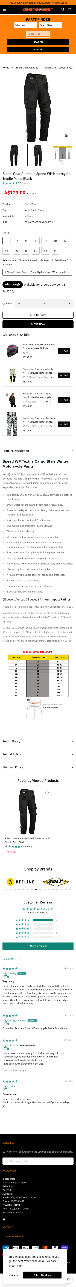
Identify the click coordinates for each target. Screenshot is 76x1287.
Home (5, 67)
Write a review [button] (38, 946)
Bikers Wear (31, 204)
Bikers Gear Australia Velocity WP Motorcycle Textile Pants (38, 370)
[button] (10, 183)
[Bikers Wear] (38, 9)
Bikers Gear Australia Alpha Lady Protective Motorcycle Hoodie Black (37, 395)
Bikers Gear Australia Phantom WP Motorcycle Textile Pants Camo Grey (39, 420)
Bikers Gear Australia (27, 67)
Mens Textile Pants (34, 210)
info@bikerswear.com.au (23, 1197)
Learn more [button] (16, 1265)
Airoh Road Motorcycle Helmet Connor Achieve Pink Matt (39, 346)
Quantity (7, 303)
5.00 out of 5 (47, 909)
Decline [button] (13, 1275)
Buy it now (38, 324)
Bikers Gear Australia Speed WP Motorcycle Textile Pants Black (27, 840)
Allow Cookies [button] (42, 1275)
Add (66, 350)
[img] (10, 968)
